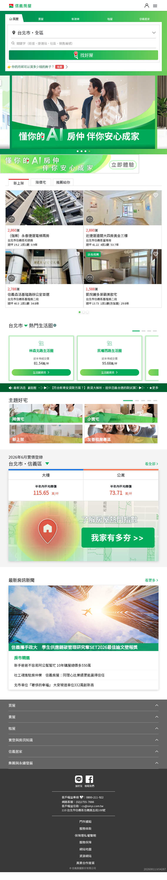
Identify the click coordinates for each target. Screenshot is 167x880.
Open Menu (155, 6)
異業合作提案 (85, 863)
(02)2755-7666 (85, 802)
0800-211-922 (95, 797)
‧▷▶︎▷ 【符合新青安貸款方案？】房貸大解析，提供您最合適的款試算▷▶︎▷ (80, 387)
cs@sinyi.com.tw (92, 806)
